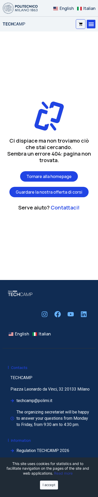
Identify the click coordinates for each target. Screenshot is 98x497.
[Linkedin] (83, 314)
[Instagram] (44, 314)
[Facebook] (57, 314)
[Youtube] (70, 314)
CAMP (14, 24)
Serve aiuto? (49, 207)
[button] (91, 24)
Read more (63, 473)
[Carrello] (80, 24)
